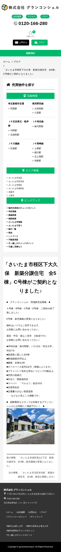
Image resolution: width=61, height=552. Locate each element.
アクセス (31, 16)
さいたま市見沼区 (16, 181)
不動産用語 (13, 240)
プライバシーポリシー (17, 517)
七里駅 (37, 112)
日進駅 (13, 148)
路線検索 (12, 215)
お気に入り (31, 34)
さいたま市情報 (15, 222)
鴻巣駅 (37, 160)
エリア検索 (32, 170)
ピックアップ (32, 200)
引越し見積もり (15, 247)
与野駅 (13, 130)
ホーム (6, 61)
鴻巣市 (11, 192)
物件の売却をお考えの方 (37, 526)
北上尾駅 (38, 156)
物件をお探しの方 (15, 526)
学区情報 (12, 211)
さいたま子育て (15, 225)
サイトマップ (36, 517)
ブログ (45, 16)
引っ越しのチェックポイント (21, 243)
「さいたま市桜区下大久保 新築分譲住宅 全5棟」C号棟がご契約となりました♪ (30, 71)
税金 (10, 232)
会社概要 (17, 16)
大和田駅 (38, 108)
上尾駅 (37, 148)
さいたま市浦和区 (16, 188)
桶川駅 (37, 152)
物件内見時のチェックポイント (22, 208)
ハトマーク (13, 236)
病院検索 (12, 218)
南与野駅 (38, 126)
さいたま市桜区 (15, 185)
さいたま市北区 (15, 178)
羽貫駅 (13, 108)
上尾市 (11, 195)
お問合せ (23, 42)
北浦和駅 (14, 134)
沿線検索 (32, 95)
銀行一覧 (12, 229)
